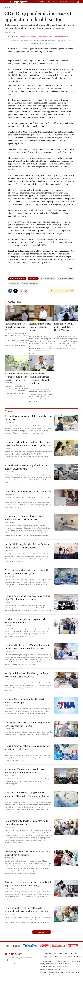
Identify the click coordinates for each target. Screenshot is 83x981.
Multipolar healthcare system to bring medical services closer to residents (28, 724)
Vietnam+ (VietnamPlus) (20, 1)
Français (54, 2)
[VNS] (23, 946)
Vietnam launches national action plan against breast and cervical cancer (27, 747)
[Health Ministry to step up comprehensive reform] (41, 313)
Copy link (26, 291)
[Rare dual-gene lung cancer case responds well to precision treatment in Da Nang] (66, 888)
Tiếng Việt (42, 2)
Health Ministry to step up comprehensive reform (40, 326)
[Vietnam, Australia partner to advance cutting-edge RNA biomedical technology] (66, 602)
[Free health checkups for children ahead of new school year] (66, 423)
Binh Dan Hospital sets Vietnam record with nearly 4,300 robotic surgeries (26, 572)
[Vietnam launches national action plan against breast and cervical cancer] (66, 752)
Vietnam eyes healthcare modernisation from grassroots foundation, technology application (28, 443)
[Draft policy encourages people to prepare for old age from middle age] (66, 858)
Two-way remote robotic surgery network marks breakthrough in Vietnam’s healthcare (27, 794)
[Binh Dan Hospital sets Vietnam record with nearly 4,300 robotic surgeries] (66, 576)
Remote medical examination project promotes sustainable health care (39, 378)
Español (61, 2)
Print (21, 291)
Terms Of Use (62, 953)
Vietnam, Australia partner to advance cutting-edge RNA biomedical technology (28, 597)
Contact (79, 957)
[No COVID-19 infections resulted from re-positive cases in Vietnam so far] (17, 363)
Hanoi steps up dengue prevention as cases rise (28, 491)
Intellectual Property (50, 953)
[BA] (66, 946)
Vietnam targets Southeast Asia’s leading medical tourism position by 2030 (25, 517)
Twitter (15, 291)
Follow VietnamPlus (55, 291)
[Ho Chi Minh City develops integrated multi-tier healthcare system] (66, 827)
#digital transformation (65, 278)
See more (12, 411)
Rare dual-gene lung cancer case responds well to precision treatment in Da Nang (28, 884)
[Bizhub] (9, 946)
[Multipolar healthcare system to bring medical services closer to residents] (66, 729)
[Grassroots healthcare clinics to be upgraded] (17, 313)
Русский (71, 2)
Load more (42, 932)
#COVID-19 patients (47, 278)
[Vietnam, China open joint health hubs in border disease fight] (66, 705)
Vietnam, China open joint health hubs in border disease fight (25, 701)
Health (8, 8)
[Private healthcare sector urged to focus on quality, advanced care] (66, 472)
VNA (51, 957)
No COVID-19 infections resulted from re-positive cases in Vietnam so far (17, 376)
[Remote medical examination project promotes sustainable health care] (41, 363)
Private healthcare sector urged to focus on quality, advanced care (26, 467)
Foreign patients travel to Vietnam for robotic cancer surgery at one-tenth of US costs (27, 646)
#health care (33, 278)
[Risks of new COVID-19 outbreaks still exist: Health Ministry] (66, 313)
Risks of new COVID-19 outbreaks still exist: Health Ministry (65, 326)
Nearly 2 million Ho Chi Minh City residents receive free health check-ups (26, 675)
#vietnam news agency (29, 283)
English (48, 2)
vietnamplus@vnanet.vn (52, 969)
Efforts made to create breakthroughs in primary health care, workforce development (27, 909)
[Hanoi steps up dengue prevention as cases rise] (66, 497)
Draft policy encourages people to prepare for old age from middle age (27, 853)
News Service (59, 957)
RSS (70, 953)
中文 (66, 1)
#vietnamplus (13, 283)
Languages (43, 957)
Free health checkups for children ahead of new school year (28, 418)
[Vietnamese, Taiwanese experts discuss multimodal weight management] (66, 776)
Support (76, 953)
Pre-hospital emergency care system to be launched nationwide (26, 621)
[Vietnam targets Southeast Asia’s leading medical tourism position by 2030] (66, 522)
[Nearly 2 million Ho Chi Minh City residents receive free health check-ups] (66, 680)
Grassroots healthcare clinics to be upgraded (15, 325)
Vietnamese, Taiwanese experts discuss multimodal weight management (24, 771)
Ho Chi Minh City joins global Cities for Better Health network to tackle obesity (27, 546)
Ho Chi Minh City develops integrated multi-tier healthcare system (27, 822)
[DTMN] (51, 946)
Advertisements (70, 957)
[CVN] (37, 946)
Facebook (10, 291)
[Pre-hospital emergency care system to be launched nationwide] (66, 626)
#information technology (17, 278)
